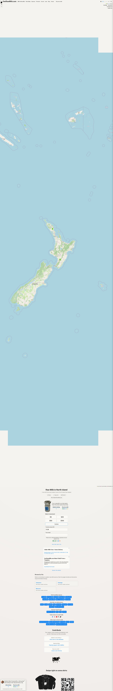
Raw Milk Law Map (50, 624)
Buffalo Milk (52, 599)
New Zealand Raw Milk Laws (56, 497)
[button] (52, 229)
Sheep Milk (62, 597)
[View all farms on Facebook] (52, 617)
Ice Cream (70, 604)
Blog (49, 1)
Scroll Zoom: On (109, 6)
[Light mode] (109, 1)
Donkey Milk (68, 597)
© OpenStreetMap (103, 486)
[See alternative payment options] (58, 541)
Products (38, 1)
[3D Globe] (101, 1)
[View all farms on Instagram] (54, 617)
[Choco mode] (107, 1)
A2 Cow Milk (50, 597)
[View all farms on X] (58, 617)
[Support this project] (103, 1)
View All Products (59, 606)
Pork (60, 611)
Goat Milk (56, 597)
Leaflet (99, 486)
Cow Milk (44, 597)
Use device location (62, 624)
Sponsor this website (56, 570)
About (52, 1)
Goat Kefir (64, 604)
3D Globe (62, 622)
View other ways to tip (56, 544)
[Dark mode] (105, 1)
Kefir (54, 604)
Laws (46, 1)
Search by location (44, 622)
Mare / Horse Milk (60, 599)
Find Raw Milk (22, 1)
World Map (28, 1)
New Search (110, 5)
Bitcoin (67, 622)
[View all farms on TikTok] (61, 617)
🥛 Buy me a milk (58, 1)
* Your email (47, 532)
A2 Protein (67, 599)
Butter (41, 604)
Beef (57, 611)
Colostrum (51, 606)
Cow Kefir (58, 604)
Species (33, 1)
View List (64, 495)
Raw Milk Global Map (54, 622)
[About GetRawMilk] (2, 682)
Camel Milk (45, 599)
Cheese (50, 604)
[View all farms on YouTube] (57, 617)
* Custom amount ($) (49, 527)
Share (50, 495)
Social (42, 1)
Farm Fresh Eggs (51, 611)
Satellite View (110, 8)
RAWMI (72, 622)
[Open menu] (111, 1)
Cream (46, 604)
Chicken (64, 611)
